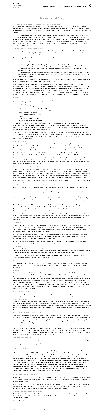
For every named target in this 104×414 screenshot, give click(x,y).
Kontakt (85, 6)
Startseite (45, 6)
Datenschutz (36, 409)
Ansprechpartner (67, 6)
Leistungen (52, 6)
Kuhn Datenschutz (21, 409)
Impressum (29, 409)
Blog (60, 6)
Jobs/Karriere (77, 6)
